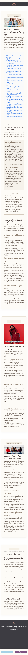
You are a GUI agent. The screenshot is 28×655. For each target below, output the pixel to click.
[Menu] (2, 4)
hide (11, 54)
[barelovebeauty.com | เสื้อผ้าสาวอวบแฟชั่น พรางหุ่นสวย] (14, 4)
